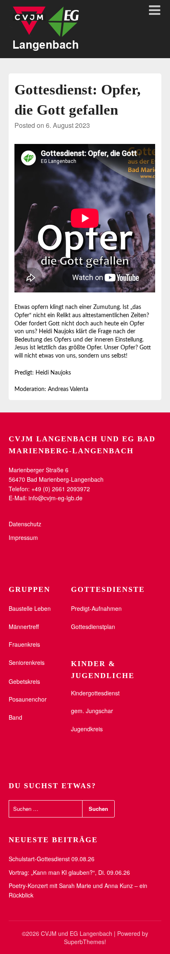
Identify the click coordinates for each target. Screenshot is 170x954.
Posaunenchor (28, 699)
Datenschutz (25, 524)
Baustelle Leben (30, 608)
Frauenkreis (24, 644)
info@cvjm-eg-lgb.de (55, 498)
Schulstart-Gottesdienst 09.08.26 (51, 859)
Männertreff (24, 626)
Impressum (23, 537)
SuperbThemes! (85, 942)
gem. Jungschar (92, 711)
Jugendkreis (87, 729)
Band (15, 717)
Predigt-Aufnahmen (96, 608)
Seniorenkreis (27, 662)
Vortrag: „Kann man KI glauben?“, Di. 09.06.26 (69, 872)
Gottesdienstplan (93, 626)
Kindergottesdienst (95, 693)
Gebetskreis (24, 681)
